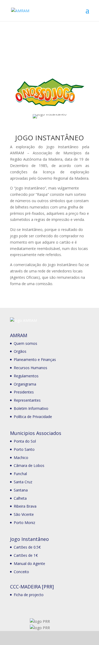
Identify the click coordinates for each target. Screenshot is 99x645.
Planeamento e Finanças (35, 359)
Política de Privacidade (33, 416)
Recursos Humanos (30, 367)
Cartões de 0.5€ (27, 547)
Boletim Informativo (31, 408)
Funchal (20, 473)
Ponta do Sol (25, 441)
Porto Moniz (24, 522)
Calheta (20, 498)
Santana (21, 490)
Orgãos (20, 351)
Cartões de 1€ (26, 555)
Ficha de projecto (29, 594)
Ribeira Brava (25, 506)
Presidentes (24, 392)
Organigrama (25, 384)
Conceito (21, 571)
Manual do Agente (29, 563)
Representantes (27, 400)
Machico (21, 457)
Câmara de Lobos (29, 465)
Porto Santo (24, 449)
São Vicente (24, 514)
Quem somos (25, 343)
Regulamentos (26, 375)
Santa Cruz (23, 481)
